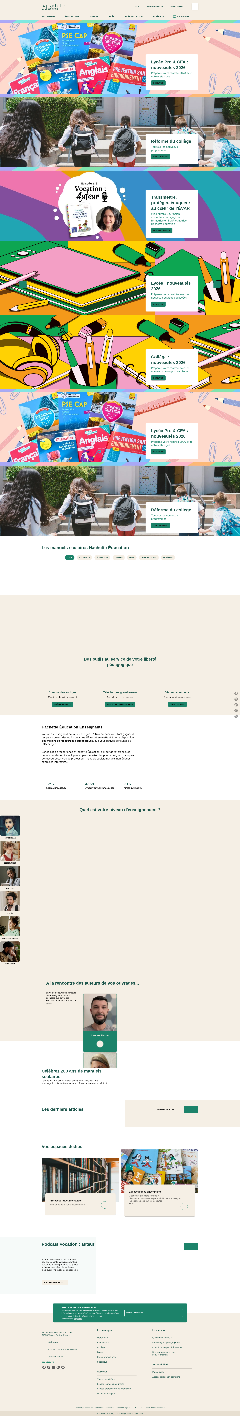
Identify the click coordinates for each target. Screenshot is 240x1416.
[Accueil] (53, 6)
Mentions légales (124, 1408)
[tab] (50, 16)
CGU (135, 1408)
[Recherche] (195, 6)
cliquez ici (78, 1319)
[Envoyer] (179, 1313)
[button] (135, 6)
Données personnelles (84, 1408)
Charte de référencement (155, 1408)
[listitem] (44, 1367)
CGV (140, 1408)
